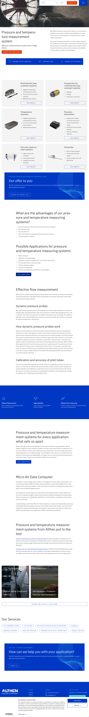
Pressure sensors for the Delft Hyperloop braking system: (32, 549)
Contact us (14, 665)
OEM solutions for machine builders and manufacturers (51, 625)
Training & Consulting (77, 630)
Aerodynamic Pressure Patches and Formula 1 (43, 593)
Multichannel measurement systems (29, 84)
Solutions (31, 695)
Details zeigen (21, 714)
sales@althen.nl (52, 695)
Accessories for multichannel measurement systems (72, 85)
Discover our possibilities (20, 194)
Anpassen (76, 705)
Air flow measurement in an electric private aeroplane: (31, 539)
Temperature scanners (26, 113)
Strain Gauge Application (29, 630)
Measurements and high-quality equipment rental (54, 630)
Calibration (74, 625)
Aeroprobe (68, 147)
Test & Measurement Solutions (11, 625)
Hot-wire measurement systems (29, 148)
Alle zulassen (77, 700)
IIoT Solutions (28, 625)
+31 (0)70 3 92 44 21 (53, 692)
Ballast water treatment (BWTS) (15, 593)
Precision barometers (69, 113)
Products (31, 692)
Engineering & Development (10, 630)
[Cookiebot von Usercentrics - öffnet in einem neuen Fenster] (9, 714)
